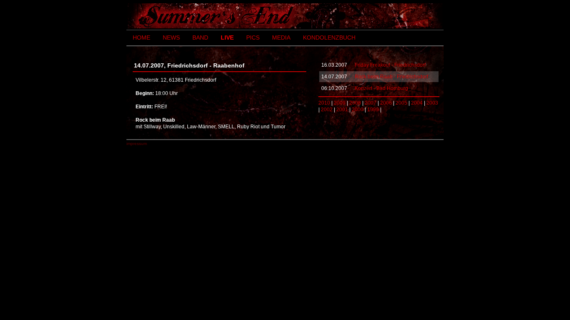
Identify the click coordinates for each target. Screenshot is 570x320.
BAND (200, 37)
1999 (373, 109)
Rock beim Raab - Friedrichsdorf (391, 77)
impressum (136, 143)
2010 (324, 103)
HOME (141, 37)
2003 (432, 103)
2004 (417, 103)
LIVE (227, 37)
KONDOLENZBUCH (329, 37)
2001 (342, 109)
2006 (386, 103)
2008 (355, 103)
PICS (253, 37)
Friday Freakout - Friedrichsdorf (390, 65)
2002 (327, 109)
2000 (357, 109)
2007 (370, 103)
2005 (401, 103)
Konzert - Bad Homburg (381, 88)
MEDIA (281, 37)
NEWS (171, 37)
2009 (340, 103)
